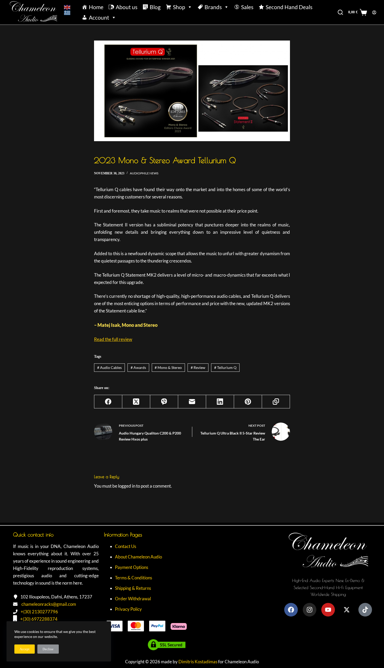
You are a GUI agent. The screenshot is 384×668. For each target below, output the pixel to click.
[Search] (340, 12)
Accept (25, 649)
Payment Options (131, 567)
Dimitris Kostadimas (197, 661)
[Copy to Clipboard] (276, 401)
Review (198, 367)
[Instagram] (309, 609)
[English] (67, 6)
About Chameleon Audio (138, 556)
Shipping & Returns (133, 588)
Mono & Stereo (168, 367)
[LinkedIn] (220, 401)
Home (96, 7)
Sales (247, 7)
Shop (179, 7)
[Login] (374, 12)
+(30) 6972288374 (38, 619)
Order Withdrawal (133, 598)
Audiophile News (144, 173)
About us (126, 7)
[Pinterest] (248, 401)
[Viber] (164, 401)
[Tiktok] (365, 609)
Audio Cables (109, 367)
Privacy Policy (128, 609)
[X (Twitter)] (136, 401)
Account (99, 17)
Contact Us (125, 546)
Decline (48, 649)
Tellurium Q (225, 367)
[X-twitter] (346, 609)
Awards (138, 367)
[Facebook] (108, 401)
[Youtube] (328, 609)
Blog (155, 7)
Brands (213, 7)
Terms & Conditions (133, 577)
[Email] (192, 401)
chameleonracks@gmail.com (48, 604)
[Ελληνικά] (67, 12)
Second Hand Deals (289, 7)
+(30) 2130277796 (39, 611)
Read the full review (113, 339)
